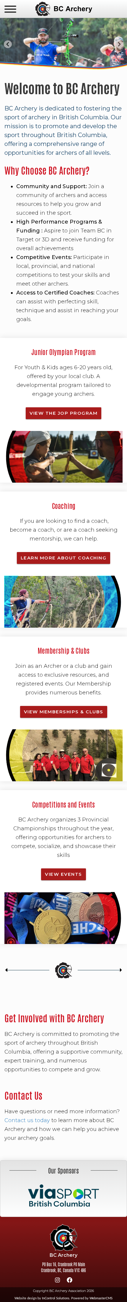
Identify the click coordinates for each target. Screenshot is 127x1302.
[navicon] (10, 9)
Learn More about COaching (64, 558)
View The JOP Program (63, 413)
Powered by (92, 1298)
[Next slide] (119, 44)
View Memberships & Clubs (63, 712)
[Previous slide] (8, 44)
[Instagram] (58, 1281)
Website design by (41, 1298)
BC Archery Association (63, 8)
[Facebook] (70, 1281)
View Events (63, 874)
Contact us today (27, 1120)
